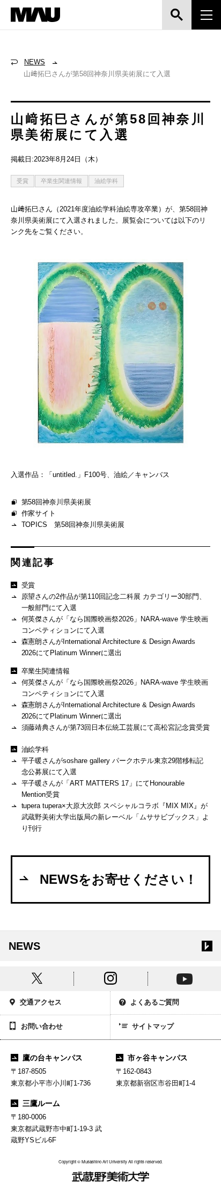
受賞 (22, 181)
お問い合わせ (42, 1026)
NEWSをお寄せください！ (119, 879)
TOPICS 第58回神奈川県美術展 (73, 524)
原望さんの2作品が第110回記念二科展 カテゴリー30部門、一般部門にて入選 (114, 602)
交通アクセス (41, 1002)
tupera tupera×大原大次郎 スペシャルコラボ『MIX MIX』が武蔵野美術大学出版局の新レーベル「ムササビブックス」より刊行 (115, 817)
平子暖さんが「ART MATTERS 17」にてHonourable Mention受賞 (103, 788)
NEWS (34, 62)
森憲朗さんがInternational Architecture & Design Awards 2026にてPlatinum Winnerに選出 (108, 647)
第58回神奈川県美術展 (56, 502)
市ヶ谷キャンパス (158, 1057)
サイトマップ (153, 1026)
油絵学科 (106, 181)
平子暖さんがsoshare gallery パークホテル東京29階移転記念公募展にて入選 (112, 766)
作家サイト (38, 513)
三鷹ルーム (41, 1103)
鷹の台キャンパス (53, 1057)
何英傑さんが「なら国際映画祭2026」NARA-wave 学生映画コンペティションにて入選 (115, 624)
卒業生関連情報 (61, 181)
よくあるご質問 (154, 1002)
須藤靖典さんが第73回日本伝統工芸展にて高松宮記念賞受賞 (115, 727)
